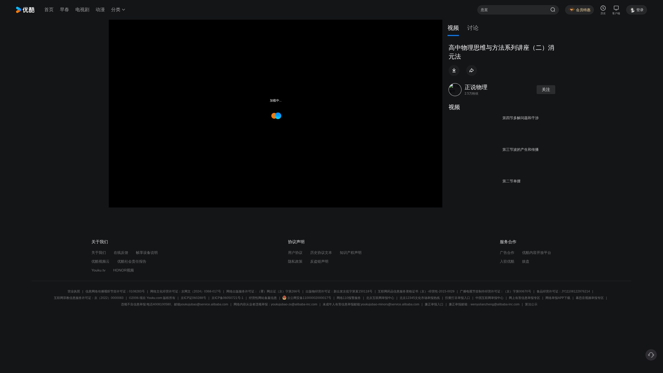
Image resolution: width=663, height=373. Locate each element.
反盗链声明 (319, 261)
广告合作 (507, 252)
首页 (49, 9)
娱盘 (525, 261)
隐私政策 (295, 261)
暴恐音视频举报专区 (590, 298)
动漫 (100, 9)
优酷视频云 (100, 261)
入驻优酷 (507, 261)
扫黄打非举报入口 (457, 298)
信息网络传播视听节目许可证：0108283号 (115, 291)
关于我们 (98, 252)
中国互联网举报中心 (489, 298)
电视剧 (82, 9)
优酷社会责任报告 (131, 261)
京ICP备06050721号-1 (227, 298)
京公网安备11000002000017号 (309, 298)
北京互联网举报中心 (380, 298)
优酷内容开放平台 (536, 252)
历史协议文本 (321, 252)
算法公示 (531, 304)
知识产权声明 (351, 252)
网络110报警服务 (349, 298)
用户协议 (295, 252)
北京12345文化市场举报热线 (420, 298)
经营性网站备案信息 (263, 298)
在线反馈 (121, 252)
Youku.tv (98, 270)
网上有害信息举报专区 (524, 298)
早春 (64, 9)
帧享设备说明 (147, 252)
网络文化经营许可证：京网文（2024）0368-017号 (185, 291)
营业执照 (74, 291)
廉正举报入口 (434, 304)
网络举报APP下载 (557, 298)
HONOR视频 (123, 270)
